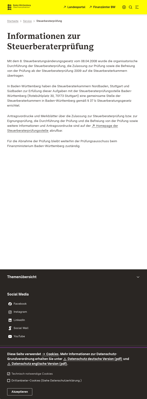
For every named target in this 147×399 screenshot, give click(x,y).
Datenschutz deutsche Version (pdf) (95, 359)
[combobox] (124, 7)
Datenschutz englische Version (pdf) (39, 364)
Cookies (52, 354)
